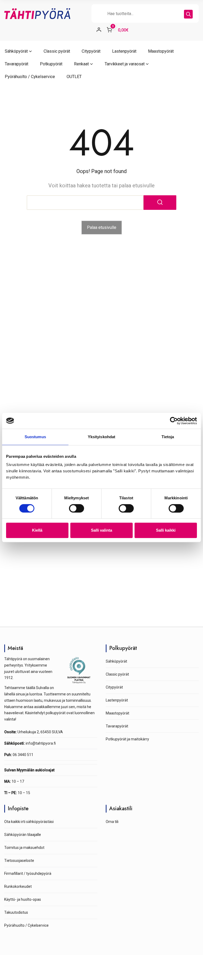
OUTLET (74, 76)
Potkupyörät (51, 63)
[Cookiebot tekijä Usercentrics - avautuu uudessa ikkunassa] (174, 421)
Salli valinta (101, 530)
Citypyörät (91, 51)
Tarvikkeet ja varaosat (125, 63)
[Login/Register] (99, 29)
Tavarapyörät (16, 63)
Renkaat (81, 63)
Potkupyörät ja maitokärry (127, 739)
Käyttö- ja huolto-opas (22, 899)
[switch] (76, 508)
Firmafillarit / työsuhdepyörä (27, 873)
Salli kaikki (166, 530)
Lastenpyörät (124, 51)
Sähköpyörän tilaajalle (22, 834)
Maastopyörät (161, 51)
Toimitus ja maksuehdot (24, 847)
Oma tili (112, 822)
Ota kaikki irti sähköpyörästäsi (29, 822)
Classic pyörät (57, 51)
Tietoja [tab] (168, 436)
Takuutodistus (16, 912)
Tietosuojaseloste (19, 860)
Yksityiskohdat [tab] (101, 436)
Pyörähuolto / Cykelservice (30, 76)
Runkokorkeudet (18, 886)
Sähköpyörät (16, 51)
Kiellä (37, 530)
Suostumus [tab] (35, 436)
